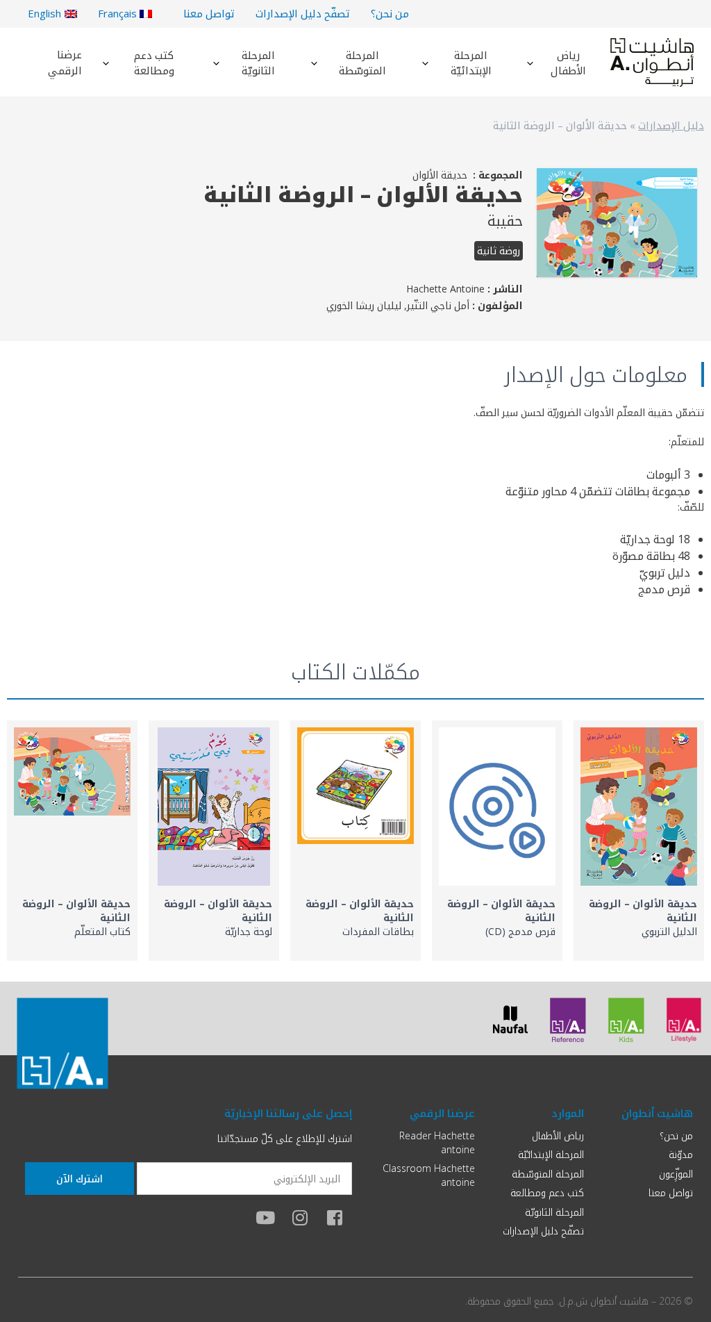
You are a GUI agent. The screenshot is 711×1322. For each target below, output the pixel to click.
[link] (639, 840)
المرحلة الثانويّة (258, 63)
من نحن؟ (390, 13)
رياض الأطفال (568, 63)
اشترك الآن (79, 1178)
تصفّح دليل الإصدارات (303, 13)
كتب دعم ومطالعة (154, 63)
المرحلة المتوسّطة (362, 63)
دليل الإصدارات (671, 125)
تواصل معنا (209, 13)
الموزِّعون (676, 1173)
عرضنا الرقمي (65, 62)
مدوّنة (681, 1154)
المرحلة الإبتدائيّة (471, 63)
